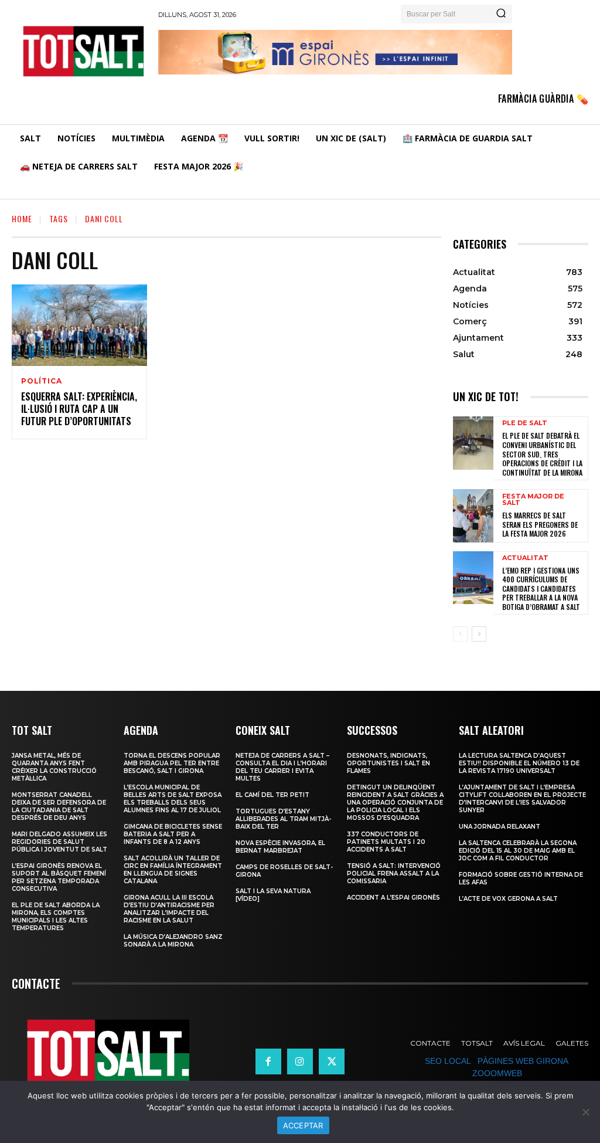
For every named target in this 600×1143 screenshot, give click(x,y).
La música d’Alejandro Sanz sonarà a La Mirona (173, 940)
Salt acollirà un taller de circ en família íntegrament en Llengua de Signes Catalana (173, 869)
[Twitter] (332, 1061)
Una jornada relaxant (499, 826)
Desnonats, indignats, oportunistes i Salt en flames (388, 763)
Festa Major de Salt (533, 499)
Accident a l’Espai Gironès (393, 897)
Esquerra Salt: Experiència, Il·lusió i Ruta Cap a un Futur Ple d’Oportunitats (79, 408)
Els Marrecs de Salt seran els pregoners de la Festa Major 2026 (540, 524)
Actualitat (525, 558)
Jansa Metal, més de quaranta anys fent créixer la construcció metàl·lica (54, 767)
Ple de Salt (524, 423)
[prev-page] (460, 634)
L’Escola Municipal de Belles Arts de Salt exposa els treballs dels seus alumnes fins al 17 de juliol (172, 799)
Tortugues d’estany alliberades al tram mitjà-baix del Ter (283, 819)
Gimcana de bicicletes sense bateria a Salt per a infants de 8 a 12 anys (173, 834)
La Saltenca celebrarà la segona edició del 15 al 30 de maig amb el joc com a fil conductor (518, 850)
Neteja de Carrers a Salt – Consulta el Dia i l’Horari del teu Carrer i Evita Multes (282, 767)
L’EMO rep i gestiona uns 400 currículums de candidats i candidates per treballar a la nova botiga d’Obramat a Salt (541, 588)
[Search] (501, 14)
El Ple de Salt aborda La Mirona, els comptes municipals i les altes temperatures (56, 916)
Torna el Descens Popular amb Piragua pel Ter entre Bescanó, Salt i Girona (172, 763)
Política (41, 381)
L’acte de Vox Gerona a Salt (508, 899)
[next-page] (479, 634)
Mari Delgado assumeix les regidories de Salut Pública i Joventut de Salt (59, 841)
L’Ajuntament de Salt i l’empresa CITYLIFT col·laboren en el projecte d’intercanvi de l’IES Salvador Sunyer (522, 799)
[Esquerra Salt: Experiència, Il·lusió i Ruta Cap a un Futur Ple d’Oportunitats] (79, 325)
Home (22, 218)
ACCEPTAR (303, 1125)
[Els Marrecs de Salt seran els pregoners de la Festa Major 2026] (473, 515)
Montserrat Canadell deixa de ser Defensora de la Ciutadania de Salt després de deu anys (59, 806)
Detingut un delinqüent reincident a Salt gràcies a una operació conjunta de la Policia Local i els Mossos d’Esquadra (395, 803)
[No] (585, 1112)
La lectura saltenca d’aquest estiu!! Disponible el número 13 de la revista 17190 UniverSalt (519, 763)
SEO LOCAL (448, 1061)
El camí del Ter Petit (272, 795)
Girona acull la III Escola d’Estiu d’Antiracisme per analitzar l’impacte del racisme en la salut (169, 909)
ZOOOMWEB (497, 1073)
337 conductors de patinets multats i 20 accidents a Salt (386, 841)
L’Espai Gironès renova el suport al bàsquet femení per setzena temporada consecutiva (59, 877)
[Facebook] (268, 1061)
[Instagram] (300, 1061)
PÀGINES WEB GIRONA (523, 1061)
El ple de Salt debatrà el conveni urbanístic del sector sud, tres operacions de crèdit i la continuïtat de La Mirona (542, 453)
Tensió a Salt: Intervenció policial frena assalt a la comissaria (394, 873)
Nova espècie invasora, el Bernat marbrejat (280, 846)
